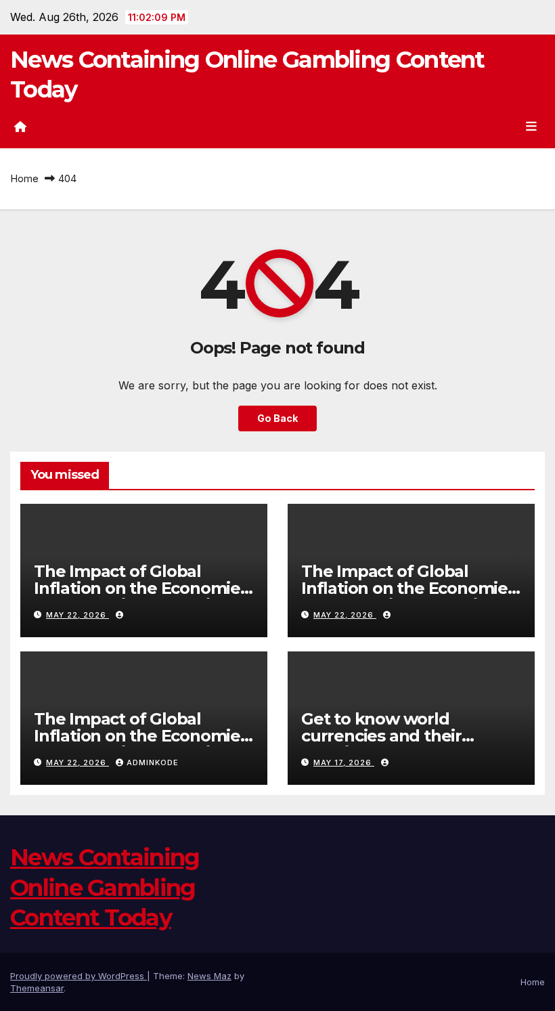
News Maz (209, 975)
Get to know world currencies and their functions (381, 735)
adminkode (153, 762)
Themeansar (37, 988)
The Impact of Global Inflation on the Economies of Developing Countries (141, 588)
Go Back (277, 418)
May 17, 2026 (343, 762)
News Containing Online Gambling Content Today (105, 887)
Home (24, 178)
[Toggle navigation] (531, 126)
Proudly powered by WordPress (78, 975)
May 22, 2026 (77, 615)
